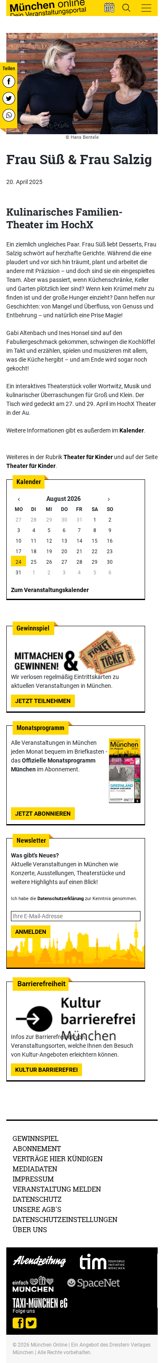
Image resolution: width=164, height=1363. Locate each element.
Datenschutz (37, 1199)
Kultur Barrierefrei (46, 1069)
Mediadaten (35, 1168)
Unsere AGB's (37, 1209)
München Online (49, 1345)
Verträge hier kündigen (58, 1158)
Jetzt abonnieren (43, 813)
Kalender (131, 430)
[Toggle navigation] (146, 8)
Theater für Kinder (88, 457)
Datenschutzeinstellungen (65, 1219)
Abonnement (37, 1148)
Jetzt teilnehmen (43, 701)
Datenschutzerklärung (60, 898)
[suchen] (126, 7)
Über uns (30, 1229)
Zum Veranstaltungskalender (50, 590)
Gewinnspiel (35, 1138)
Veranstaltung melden (57, 1189)
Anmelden (30, 931)
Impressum (33, 1178)
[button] (109, 7)
